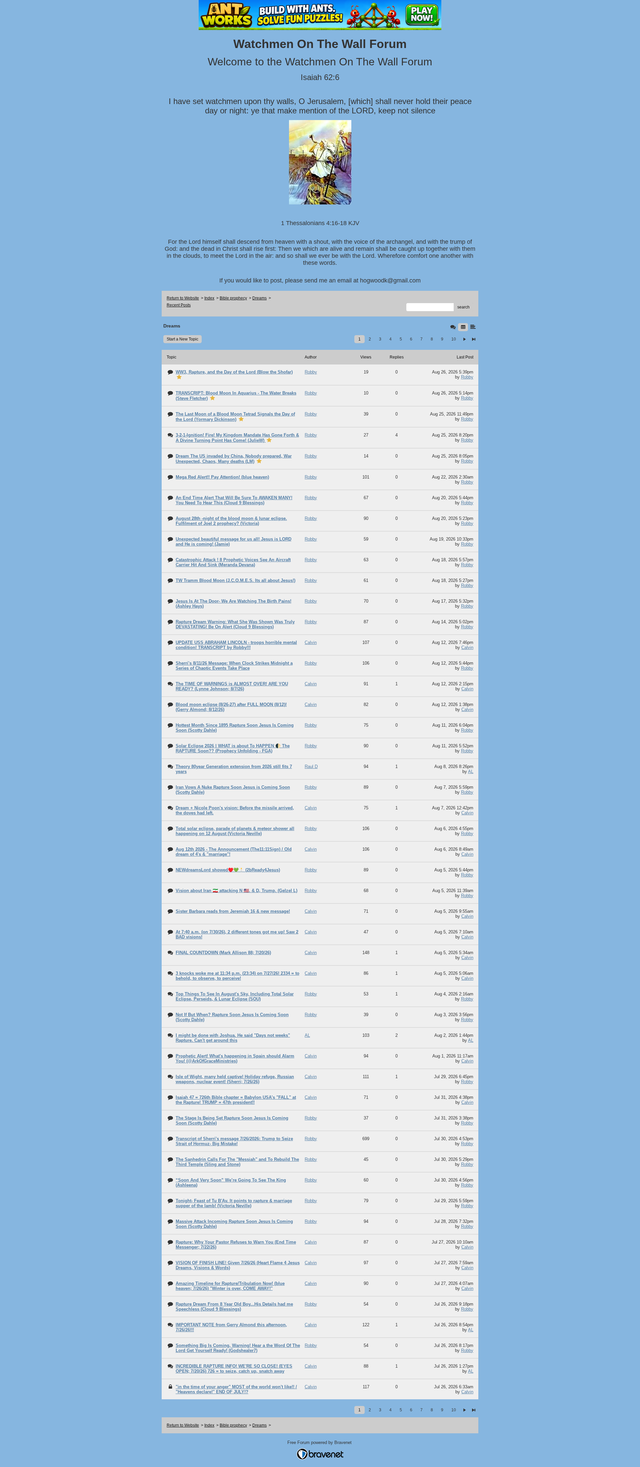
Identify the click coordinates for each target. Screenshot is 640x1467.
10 (453, 339)
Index (209, 298)
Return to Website (183, 298)
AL (470, 771)
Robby (467, 377)
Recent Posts (179, 305)
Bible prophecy (233, 298)
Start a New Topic (182, 339)
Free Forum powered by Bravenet (320, 1442)
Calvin (467, 647)
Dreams (259, 298)
